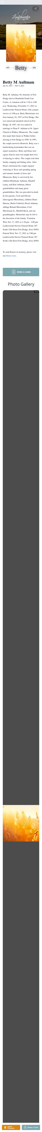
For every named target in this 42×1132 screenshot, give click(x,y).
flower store (11, 255)
